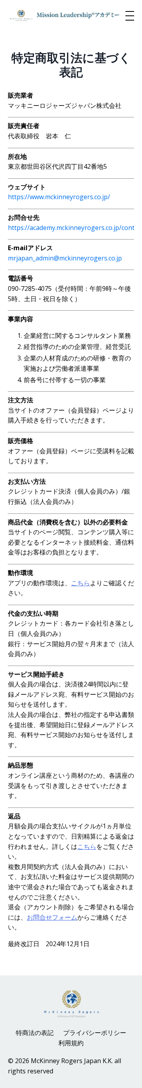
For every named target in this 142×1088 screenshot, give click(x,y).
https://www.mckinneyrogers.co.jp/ (59, 196)
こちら (80, 583)
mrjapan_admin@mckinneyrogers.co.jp (65, 258)
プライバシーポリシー (94, 1032)
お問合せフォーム (52, 917)
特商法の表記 (35, 1032)
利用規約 (71, 1043)
